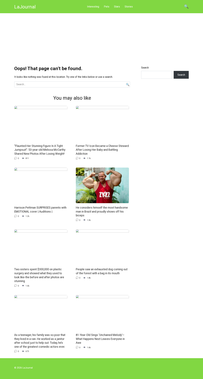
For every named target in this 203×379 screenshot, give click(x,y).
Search (145, 67)
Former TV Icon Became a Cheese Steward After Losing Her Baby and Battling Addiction (102, 149)
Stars (117, 6)
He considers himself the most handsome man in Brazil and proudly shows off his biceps (102, 211)
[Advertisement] (101, 37)
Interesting (93, 6)
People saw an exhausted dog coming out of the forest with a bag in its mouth (102, 271)
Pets (106, 6)
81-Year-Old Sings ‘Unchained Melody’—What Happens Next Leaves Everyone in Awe (100, 338)
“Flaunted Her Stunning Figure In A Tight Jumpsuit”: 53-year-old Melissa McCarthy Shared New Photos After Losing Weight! (39, 149)
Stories (129, 6)
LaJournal (25, 7)
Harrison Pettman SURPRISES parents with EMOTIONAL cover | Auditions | (40, 209)
